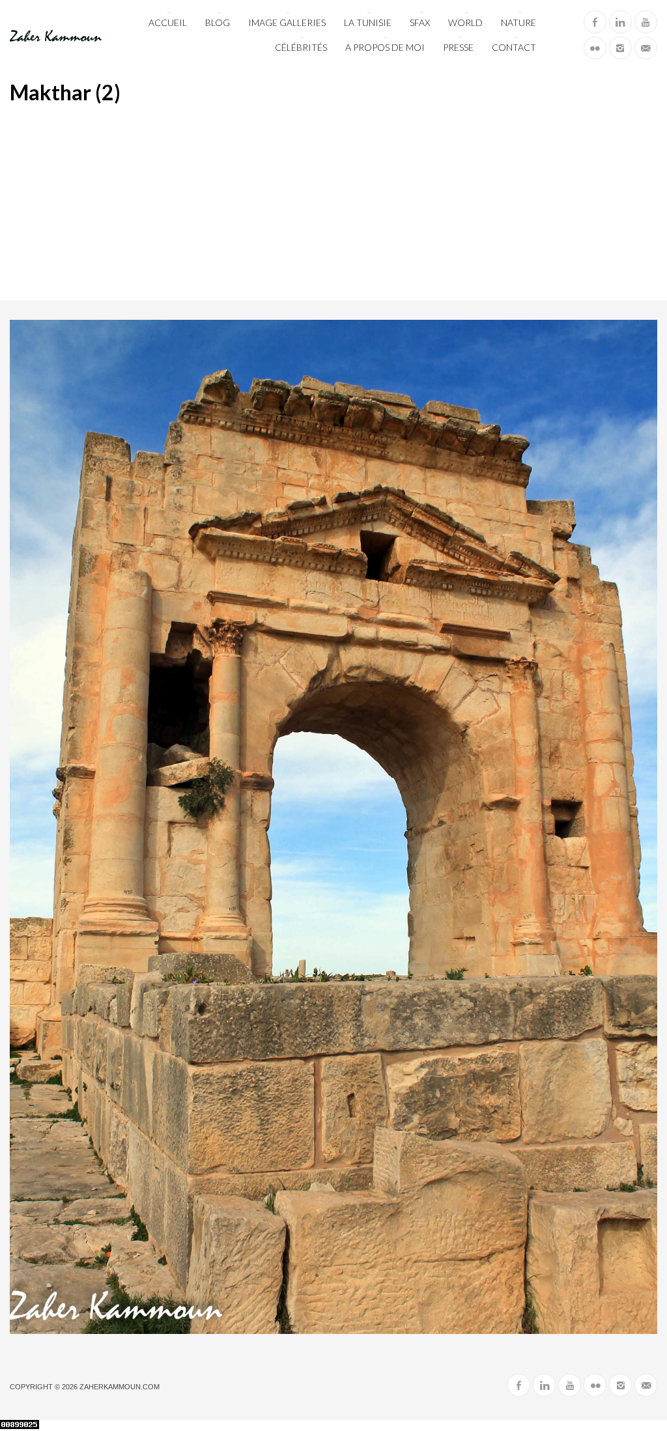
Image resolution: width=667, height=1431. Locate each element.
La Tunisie (367, 22)
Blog (217, 22)
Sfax (420, 22)
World (465, 22)
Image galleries (287, 22)
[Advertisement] (333, 202)
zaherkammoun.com (119, 1387)
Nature (518, 22)
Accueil (168, 22)
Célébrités (301, 47)
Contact (514, 47)
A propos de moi (385, 47)
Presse (458, 47)
